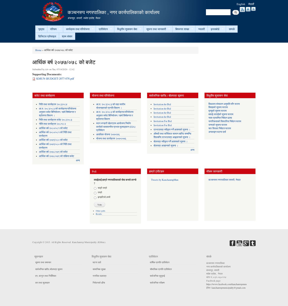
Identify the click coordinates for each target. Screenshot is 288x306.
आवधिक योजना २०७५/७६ (108, 134)
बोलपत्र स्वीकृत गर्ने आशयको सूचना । (171, 141)
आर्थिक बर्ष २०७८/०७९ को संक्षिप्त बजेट (56, 156)
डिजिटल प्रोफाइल (47, 36)
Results (99, 214)
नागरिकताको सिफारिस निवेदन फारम (224, 121)
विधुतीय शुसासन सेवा (125, 29)
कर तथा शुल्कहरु (42, 282)
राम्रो (100, 192)
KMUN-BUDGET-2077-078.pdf (55, 78)
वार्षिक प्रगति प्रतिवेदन (159, 262)
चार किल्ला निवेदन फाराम (219, 128)
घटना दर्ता (97, 262)
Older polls (100, 210)
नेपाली (251, 4)
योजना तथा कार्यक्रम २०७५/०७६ (111, 138)
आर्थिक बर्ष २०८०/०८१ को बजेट (53, 128)
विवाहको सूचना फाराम (218, 107)
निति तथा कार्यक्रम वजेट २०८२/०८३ (55, 119)
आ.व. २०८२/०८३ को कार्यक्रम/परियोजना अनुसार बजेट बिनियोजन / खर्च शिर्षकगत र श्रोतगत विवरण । (57, 112)
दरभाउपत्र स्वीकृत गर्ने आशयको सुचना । (172, 129)
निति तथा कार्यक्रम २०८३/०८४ (53, 104)
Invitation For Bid (163, 121)
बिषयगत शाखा (180, 29)
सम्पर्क (232, 29)
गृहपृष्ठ (41, 29)
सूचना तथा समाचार (43, 262)
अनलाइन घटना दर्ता (217, 132)
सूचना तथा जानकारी (154, 29)
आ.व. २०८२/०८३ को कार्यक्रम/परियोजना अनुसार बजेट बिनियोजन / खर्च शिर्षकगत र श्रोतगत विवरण (114, 115)
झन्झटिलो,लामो (104, 196)
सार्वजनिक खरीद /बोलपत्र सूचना (48, 269)
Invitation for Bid (162, 104)
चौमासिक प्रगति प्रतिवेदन (161, 269)
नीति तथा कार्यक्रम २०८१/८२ (52, 124)
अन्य (78, 160)
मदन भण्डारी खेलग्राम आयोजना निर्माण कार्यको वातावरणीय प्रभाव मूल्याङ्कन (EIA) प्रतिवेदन (115, 127)
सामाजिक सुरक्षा (99, 269)
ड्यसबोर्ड (213, 29)
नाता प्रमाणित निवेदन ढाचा (220, 117)
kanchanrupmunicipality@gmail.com (228, 287)
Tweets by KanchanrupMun (164, 179)
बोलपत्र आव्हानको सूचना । (166, 145)
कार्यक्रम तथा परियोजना (76, 29)
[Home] (53, 11)
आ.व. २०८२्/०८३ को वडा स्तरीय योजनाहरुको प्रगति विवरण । (110, 106)
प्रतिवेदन (102, 29)
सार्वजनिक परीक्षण (157, 282)
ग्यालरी (201, 29)
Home (38, 50)
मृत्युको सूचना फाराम (217, 110)
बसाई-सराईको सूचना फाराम (220, 114)
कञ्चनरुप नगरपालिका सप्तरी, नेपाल (224, 179)
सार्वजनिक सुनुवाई (157, 275)
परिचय (52, 29)
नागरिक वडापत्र (99, 275)
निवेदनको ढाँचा (99, 282)
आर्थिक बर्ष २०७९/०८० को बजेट (53, 140)
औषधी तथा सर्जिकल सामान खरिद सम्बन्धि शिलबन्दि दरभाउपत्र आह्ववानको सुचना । (172, 135)
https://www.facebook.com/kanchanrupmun (226, 284)
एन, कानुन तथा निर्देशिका (45, 275)
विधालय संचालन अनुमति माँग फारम (224, 104)
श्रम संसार (67, 36)
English (241, 4)
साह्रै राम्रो (102, 187)
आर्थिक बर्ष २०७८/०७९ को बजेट (53, 151)
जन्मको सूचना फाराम (217, 125)
